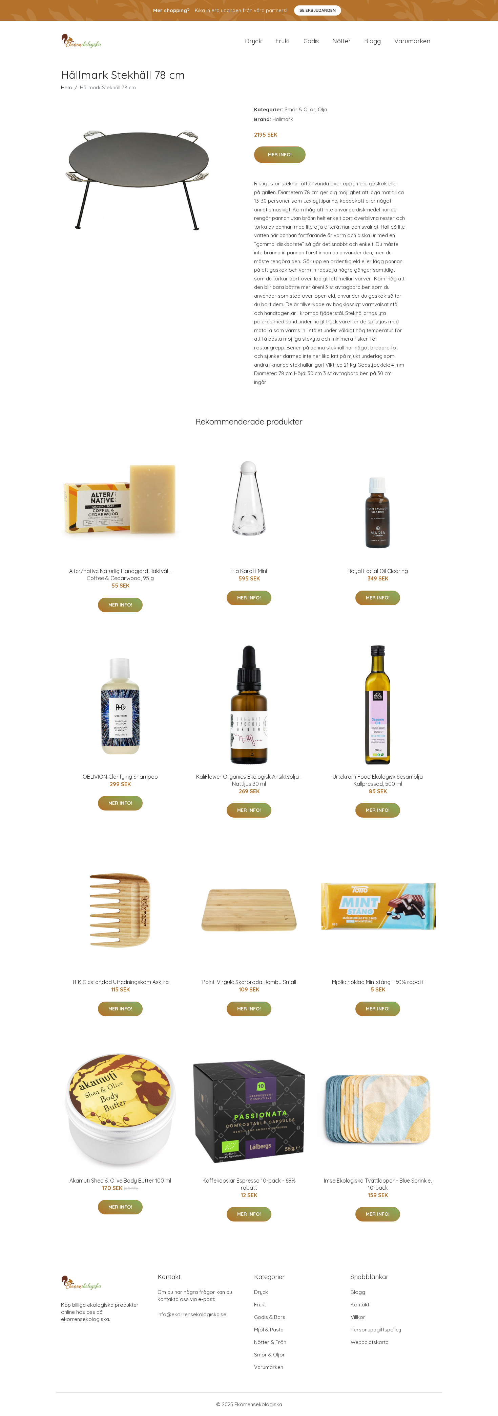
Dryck (253, 41)
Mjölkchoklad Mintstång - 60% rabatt (377, 982)
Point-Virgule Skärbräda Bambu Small (249, 982)
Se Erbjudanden (317, 10)
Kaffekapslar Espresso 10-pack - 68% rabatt (249, 1184)
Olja (322, 109)
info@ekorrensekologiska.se (192, 1314)
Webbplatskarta (370, 1342)
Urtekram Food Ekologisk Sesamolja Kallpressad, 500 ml (378, 780)
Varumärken (412, 41)
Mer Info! (280, 155)
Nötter (341, 41)
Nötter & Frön (270, 1342)
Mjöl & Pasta (269, 1329)
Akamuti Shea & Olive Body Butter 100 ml (120, 1180)
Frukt (282, 41)
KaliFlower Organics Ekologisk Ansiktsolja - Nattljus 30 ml (249, 780)
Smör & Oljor (300, 109)
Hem (66, 87)
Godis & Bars (269, 1317)
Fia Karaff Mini (249, 571)
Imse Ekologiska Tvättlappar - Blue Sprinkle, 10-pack (378, 1184)
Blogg (372, 41)
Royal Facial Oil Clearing (378, 571)
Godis (311, 41)
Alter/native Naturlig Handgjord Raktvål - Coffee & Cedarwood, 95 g (120, 574)
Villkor (358, 1317)
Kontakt (360, 1304)
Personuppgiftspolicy (376, 1329)
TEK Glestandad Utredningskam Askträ (120, 982)
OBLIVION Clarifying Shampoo (120, 776)
